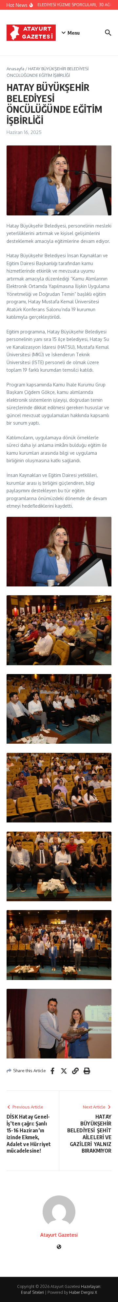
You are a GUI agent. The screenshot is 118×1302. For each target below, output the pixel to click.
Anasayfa (15, 68)
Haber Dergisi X (83, 1292)
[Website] (59, 1247)
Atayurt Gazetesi (59, 1235)
